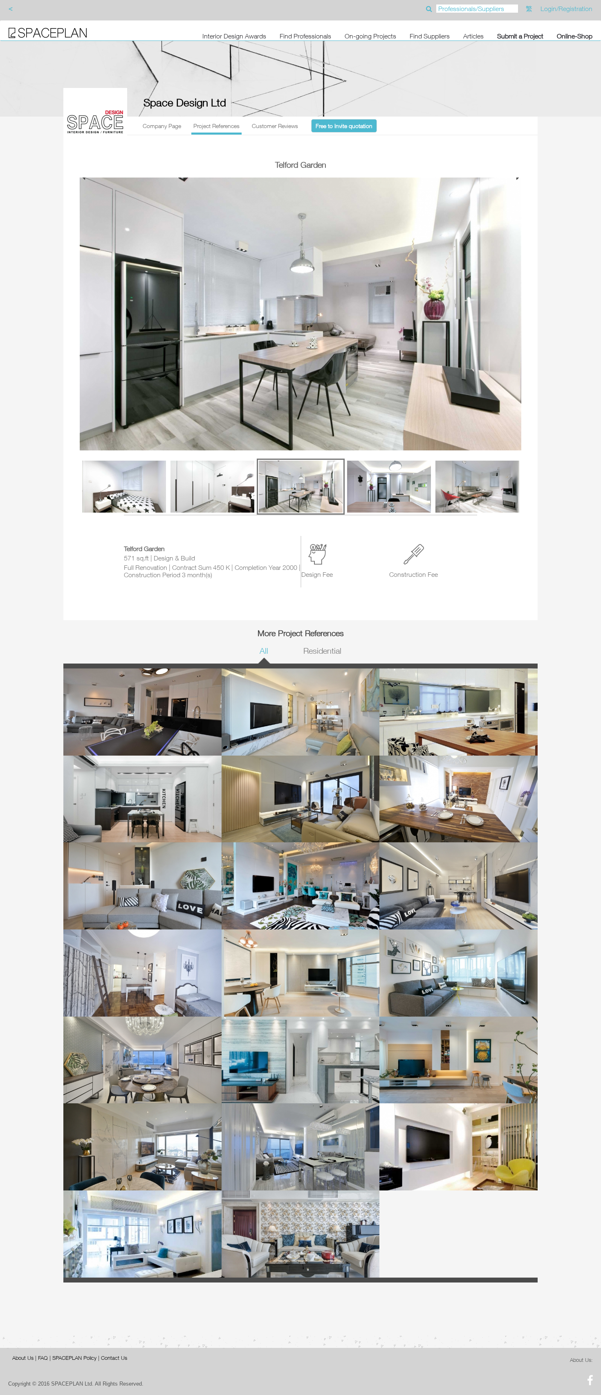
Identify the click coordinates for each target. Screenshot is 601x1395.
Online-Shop (574, 36)
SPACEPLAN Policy (74, 1357)
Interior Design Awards (234, 36)
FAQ (43, 1357)
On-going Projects (370, 36)
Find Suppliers (430, 36)
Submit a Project (520, 36)
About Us (23, 1357)
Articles (473, 36)
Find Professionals (305, 36)
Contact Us (114, 1357)
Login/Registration (566, 8)
